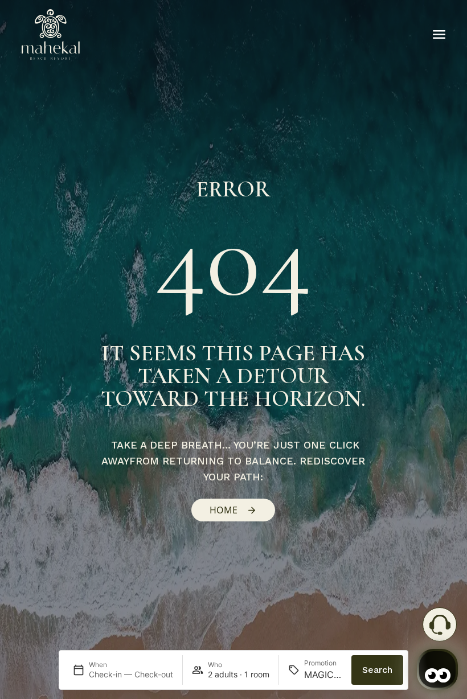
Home (223, 510)
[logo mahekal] (51, 34)
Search (377, 669)
